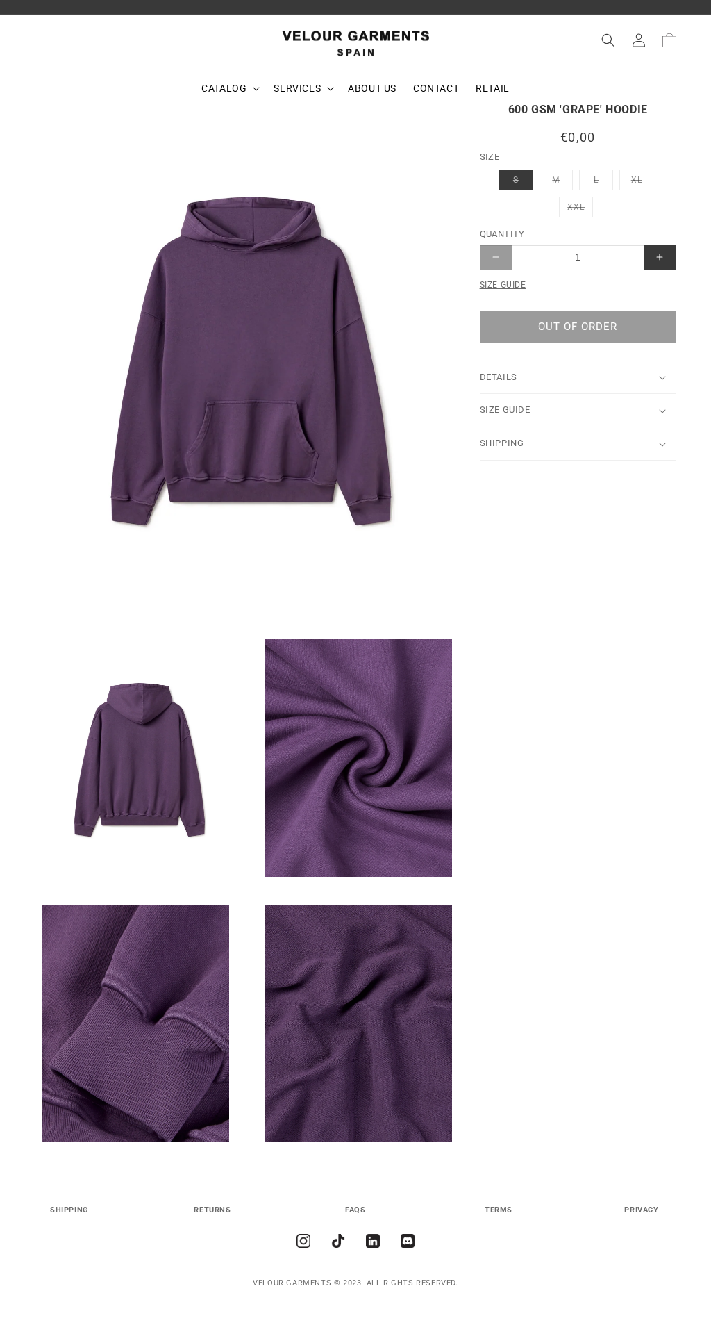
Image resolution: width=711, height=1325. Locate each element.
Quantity (502, 234)
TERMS (498, 1210)
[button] (229, 88)
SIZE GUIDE (503, 285)
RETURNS (212, 1210)
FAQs (355, 1210)
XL (642, 182)
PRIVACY (641, 1210)
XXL (580, 209)
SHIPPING (69, 1210)
